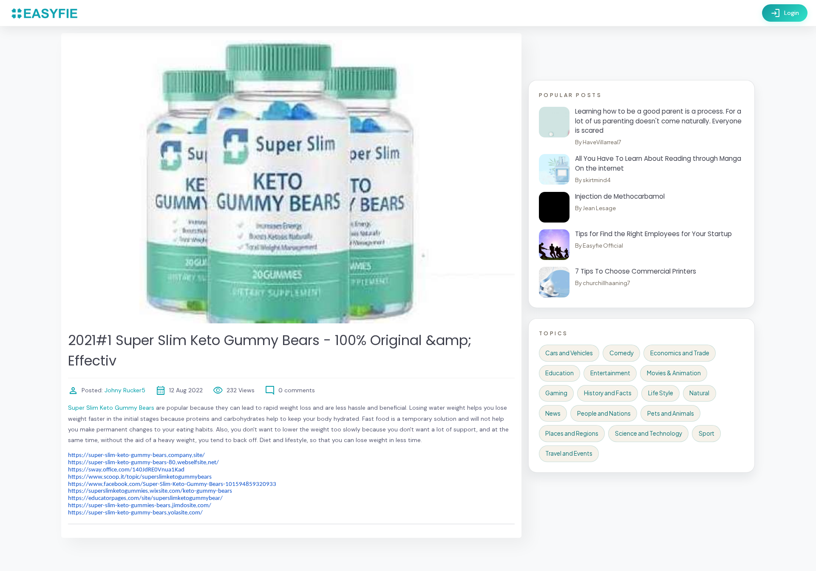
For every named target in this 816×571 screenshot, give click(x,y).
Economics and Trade (679, 353)
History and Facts (608, 393)
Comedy (621, 353)
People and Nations (604, 413)
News (553, 413)
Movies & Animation (674, 373)
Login (785, 13)
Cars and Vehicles (569, 353)
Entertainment (610, 373)
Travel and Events (568, 453)
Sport (706, 433)
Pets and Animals (670, 413)
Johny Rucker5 (124, 390)
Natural (699, 393)
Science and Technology (648, 433)
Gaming (556, 393)
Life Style (660, 393)
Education (559, 373)
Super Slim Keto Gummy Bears (111, 407)
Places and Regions (571, 433)
